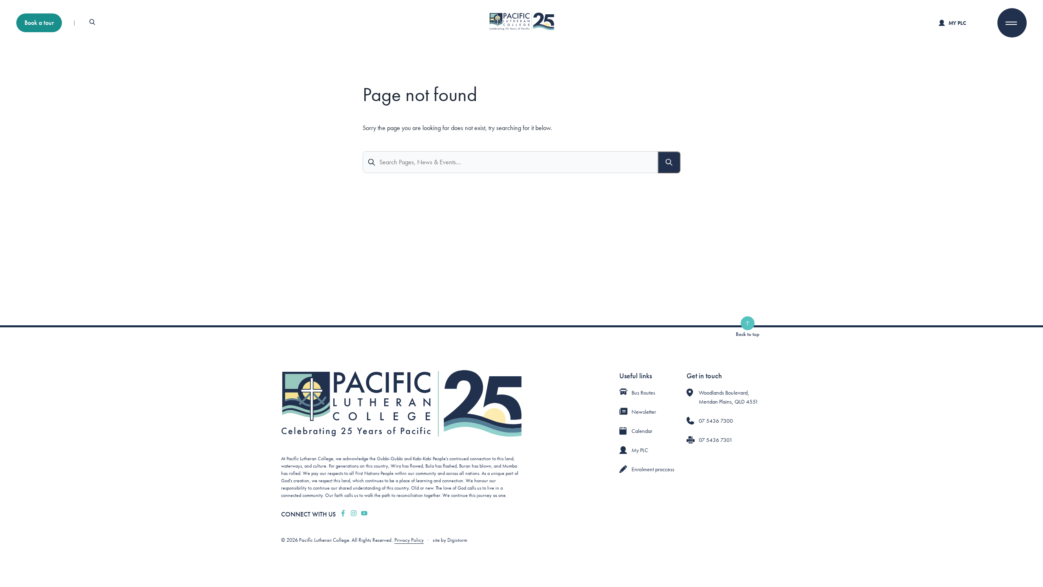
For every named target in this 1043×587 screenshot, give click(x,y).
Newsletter (644, 411)
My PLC (957, 22)
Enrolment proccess (653, 469)
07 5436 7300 (716, 420)
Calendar (642, 431)
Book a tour (39, 22)
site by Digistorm (450, 539)
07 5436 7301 (716, 440)
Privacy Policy (409, 539)
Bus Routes (643, 392)
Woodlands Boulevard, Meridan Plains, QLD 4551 (728, 397)
